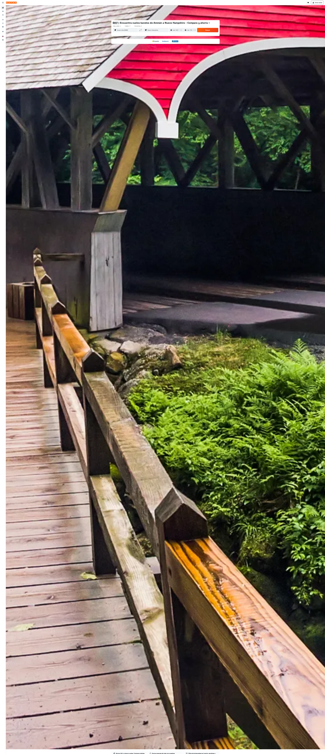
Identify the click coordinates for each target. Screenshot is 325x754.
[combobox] (117, 26)
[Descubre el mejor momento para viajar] (3, 26)
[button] (3, 2)
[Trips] (3, 31)
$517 (115, 22)
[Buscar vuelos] (3, 7)
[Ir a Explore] (3, 19)
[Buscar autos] (3, 15)
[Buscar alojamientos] (3, 11)
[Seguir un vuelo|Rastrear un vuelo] (3, 23)
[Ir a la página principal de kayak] (11, 3)
